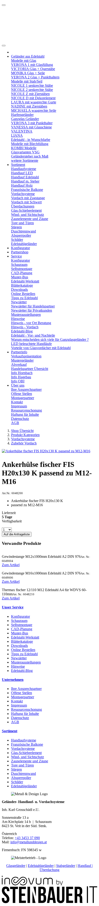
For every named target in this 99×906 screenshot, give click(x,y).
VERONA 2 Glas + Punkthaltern (35, 77)
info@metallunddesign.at (28, 842)
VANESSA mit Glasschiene (31, 127)
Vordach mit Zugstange (28, 198)
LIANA (17, 135)
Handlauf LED (22, 173)
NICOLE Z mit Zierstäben (30, 94)
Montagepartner (22, 398)
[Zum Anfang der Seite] (4, 5)
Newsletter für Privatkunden (31, 310)
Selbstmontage (21, 269)
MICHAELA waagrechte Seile (33, 110)
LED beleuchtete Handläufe (31, 344)
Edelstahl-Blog (22, 331)
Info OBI (17, 381)
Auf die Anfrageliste (17, 534)
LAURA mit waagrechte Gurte (33, 102)
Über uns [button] (17, 385)
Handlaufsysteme (23, 169)
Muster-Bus (19, 277)
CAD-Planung (21, 273)
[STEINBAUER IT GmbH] (49, 902)
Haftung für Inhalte (25, 414)
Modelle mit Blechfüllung (29, 144)
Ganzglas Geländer (25, 119)
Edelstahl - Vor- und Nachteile (33, 335)
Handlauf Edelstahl (25, 177)
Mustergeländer (22, 360)
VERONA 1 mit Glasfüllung (32, 65)
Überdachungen (22, 206)
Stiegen (16, 227)
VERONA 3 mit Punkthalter (31, 123)
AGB (15, 423)
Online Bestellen (23, 294)
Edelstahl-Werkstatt (25, 281)
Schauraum (19, 265)
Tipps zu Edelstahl (24, 298)
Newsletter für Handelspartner (33, 306)
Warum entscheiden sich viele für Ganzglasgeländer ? (50, 339)
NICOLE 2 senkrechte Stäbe (32, 90)
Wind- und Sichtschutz (27, 215)
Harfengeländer (22, 115)
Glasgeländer (15, 866)
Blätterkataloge (22, 285)
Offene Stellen (21, 394)
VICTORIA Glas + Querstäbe (33, 69)
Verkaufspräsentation (26, 356)
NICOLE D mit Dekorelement (33, 98)
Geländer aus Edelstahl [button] (27, 56)
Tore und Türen (22, 223)
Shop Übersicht (22, 431)
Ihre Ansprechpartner (26, 389)
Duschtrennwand (23, 231)
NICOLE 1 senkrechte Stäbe (32, 85)
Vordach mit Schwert (26, 202)
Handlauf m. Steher (25, 181)
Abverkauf (19, 364)
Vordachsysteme (23, 194)
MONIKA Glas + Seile (28, 73)
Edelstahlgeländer (24, 244)
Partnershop (19, 252)
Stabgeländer (65, 866)
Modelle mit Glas (23, 60)
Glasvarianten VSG (25, 152)
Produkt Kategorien (25, 435)
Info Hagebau (21, 377)
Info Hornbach (21, 373)
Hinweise (18, 319)
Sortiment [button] (18, 165)
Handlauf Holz (22, 185)
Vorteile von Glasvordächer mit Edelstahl (41, 348)
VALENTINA (21, 131)
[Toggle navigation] (4, 45)
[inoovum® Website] (32, 884)
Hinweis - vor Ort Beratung (31, 323)
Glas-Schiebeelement (26, 210)
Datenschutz (20, 419)
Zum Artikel (11, 565)
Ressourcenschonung (26, 410)
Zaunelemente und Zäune (29, 219)
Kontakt (17, 402)
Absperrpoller (21, 235)
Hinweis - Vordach (24, 327)
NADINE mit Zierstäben (29, 106)
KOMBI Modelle (23, 148)
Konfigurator (20, 248)
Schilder (17, 240)
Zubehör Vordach (24, 443)
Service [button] (16, 256)
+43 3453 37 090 (27, 838)
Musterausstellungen (26, 314)
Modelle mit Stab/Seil (26, 81)
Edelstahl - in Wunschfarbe (30, 140)
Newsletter (19, 302)
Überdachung (49, 870)
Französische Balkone (27, 190)
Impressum (19, 406)
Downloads (19, 290)
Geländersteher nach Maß (29, 156)
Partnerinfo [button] (19, 352)
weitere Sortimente (24, 160)
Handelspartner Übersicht (29, 369)
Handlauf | (85, 866)
